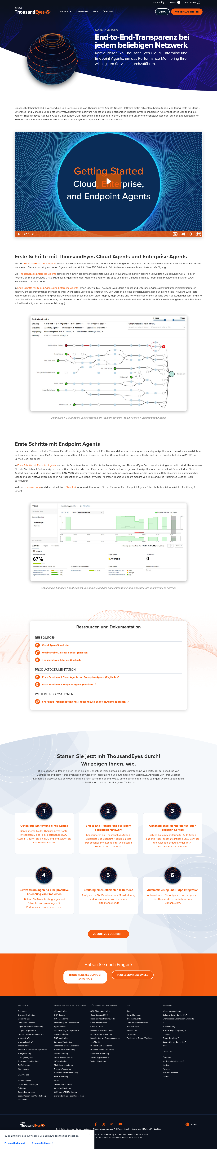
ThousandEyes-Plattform (28, 1061)
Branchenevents (134, 1019)
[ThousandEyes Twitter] (103, 1124)
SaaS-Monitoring (61, 1076)
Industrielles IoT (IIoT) (63, 1057)
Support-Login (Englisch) (174, 1042)
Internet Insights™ (25, 1042)
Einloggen (190, 2)
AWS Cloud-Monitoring (100, 1011)
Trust (165, 1046)
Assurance (22, 1011)
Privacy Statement (14, 1143)
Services (166, 1034)
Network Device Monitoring (66, 1073)
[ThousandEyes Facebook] (96, 1124)
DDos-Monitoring (61, 1034)
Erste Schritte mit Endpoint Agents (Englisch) (68, 684)
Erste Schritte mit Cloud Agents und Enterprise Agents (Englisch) (79, 677)
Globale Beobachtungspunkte (31, 1034)
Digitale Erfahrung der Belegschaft (69, 1096)
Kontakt (166, 1065)
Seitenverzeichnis (83, 1129)
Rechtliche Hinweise (65, 1129)
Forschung (131, 1034)
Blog (129, 1011)
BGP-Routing (59, 1015)
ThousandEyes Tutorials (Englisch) (61, 660)
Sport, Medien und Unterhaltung (32, 1096)
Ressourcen (132, 1030)
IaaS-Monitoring (61, 1053)
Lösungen (82, 11)
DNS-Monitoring (61, 1038)
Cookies (157, 1129)
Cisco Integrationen (98, 1023)
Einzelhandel (23, 1100)
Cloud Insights (24, 1019)
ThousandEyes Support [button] (85, 977)
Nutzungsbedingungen (103, 1129)
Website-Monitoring (62, 1088)
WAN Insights (24, 1069)
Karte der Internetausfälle (137, 1023)
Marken (146, 1129)
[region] (47, 1139)
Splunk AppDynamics (99, 1057)
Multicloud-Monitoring (63, 1065)
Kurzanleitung (169, 1026)
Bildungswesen (24, 1080)
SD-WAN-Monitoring (63, 1084)
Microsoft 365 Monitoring (101, 1046)
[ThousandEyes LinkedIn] (112, 1124)
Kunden (166, 1069)
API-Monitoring (60, 1011)
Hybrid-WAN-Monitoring (64, 1050)
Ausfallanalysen (133, 1026)
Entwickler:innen (134, 1015)
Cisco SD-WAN (96, 1026)
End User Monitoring (63, 1042)
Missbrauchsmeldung (172, 1011)
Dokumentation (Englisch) (174, 1015)
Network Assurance (62, 1069)
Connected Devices (26, 1023)
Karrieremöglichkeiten (172, 1061)
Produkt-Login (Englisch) (173, 1030)
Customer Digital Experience (66, 1030)
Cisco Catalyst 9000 (99, 1015)
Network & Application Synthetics (32, 1050)
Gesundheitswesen (26, 1092)
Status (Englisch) (170, 1038)
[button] (174, 2)
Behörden (22, 1088)
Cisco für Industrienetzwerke (102, 1019)
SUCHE (156, 2)
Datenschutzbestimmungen (129, 1129)
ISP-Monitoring (60, 1061)
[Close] (90, 1134)
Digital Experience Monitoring (31, 1026)
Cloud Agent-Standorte (55, 645)
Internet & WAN (24, 1038)
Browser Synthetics (26, 1015)
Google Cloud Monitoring (101, 1034)
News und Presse (170, 1073)
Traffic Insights (24, 1065)
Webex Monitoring (98, 1061)
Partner (166, 1076)
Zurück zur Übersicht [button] (108, 934)
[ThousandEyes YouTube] (120, 1124)
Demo (162, 11)
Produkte (65, 11)
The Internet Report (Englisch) (139, 1038)
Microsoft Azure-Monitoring (102, 1050)
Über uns (108, 11)
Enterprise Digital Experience (66, 1046)
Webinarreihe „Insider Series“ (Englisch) (65, 652)
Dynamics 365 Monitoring (101, 1030)
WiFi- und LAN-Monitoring (65, 1092)
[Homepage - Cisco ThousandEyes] (36, 11)
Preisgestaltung (24, 1053)
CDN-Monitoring (61, 1019)
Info (95, 11)
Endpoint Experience (27, 1030)
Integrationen (24, 1046)
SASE (56, 1080)
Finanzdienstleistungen (28, 1084)
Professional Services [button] (132, 975)
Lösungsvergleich (25, 1057)
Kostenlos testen (187, 11)
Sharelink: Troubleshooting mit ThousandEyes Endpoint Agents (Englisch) (84, 701)
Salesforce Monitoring (99, 1053)
